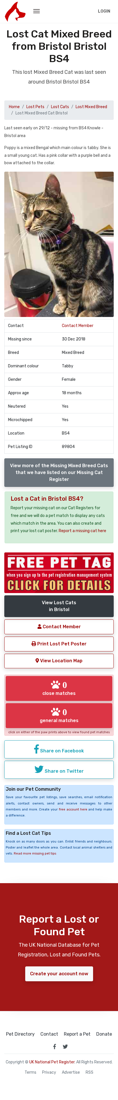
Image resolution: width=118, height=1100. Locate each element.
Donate (104, 1034)
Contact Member (77, 325)
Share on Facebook (61, 751)
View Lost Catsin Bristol (59, 606)
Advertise (71, 1072)
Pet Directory (20, 1034)
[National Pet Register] (15, 11)
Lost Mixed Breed (91, 106)
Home (14, 106)
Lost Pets (35, 106)
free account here (73, 809)
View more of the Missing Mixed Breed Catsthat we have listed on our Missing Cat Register (59, 472)
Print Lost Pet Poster (61, 644)
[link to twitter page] (65, 1046)
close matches (59, 688)
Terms (30, 1072)
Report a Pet (77, 1034)
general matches (59, 715)
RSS (89, 1072)
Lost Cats (60, 106)
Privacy (49, 1072)
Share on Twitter (64, 771)
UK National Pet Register (51, 1062)
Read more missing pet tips (35, 853)
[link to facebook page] (54, 1046)
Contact (49, 1034)
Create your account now (59, 973)
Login (104, 11)
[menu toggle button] (36, 11)
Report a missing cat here (82, 530)
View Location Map (60, 660)
